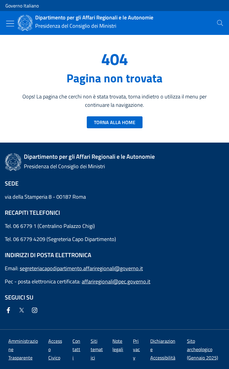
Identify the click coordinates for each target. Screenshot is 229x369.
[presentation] (220, 23)
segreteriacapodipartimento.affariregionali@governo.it (81, 268)
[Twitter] (22, 310)
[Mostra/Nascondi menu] (10, 23)
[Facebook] (9, 310)
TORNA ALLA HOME (114, 122)
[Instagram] (36, 310)
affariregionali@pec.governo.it (116, 281)
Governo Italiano (22, 5)
